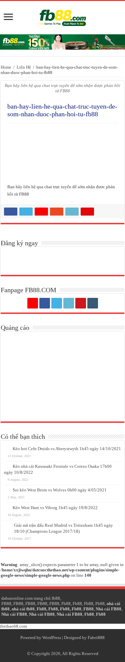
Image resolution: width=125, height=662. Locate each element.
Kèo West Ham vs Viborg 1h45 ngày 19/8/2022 (55, 507)
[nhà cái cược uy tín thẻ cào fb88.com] (62, 42)
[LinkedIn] (68, 303)
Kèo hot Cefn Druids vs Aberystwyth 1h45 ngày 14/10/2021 (67, 448)
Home (6, 67)
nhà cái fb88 (23, 608)
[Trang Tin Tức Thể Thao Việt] (62, 18)
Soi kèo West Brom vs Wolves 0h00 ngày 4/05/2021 (60, 489)
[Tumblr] (92, 303)
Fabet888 (96, 637)
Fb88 (66, 603)
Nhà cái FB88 (108, 608)
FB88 (6, 603)
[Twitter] (56, 303)
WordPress (51, 637)
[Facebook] (44, 303)
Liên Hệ (24, 67)
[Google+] (32, 303)
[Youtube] (80, 303)
